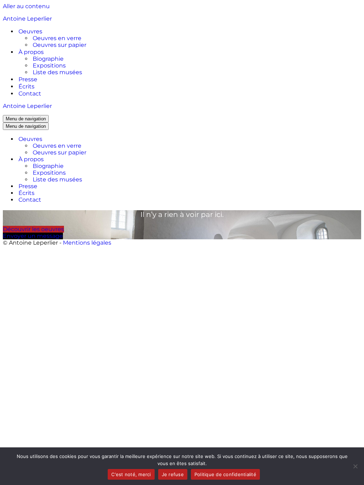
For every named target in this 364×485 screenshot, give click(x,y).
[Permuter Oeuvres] (127, 139)
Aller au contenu (26, 6)
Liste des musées (57, 72)
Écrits (26, 86)
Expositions (49, 65)
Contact (29, 93)
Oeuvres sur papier (59, 45)
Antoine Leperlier (27, 18)
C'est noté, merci (131, 474)
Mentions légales (87, 242)
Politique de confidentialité (225, 474)
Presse (27, 79)
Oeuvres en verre (57, 38)
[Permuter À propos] (127, 159)
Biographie (48, 58)
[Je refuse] (355, 466)
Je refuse (173, 474)
